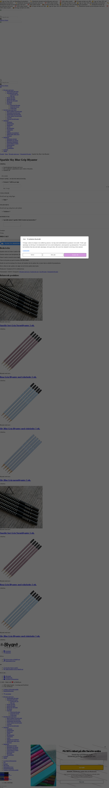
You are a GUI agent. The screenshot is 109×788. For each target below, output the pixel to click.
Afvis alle (53, 255)
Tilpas (32, 255)
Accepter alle (75, 255)
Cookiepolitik (26, 250)
